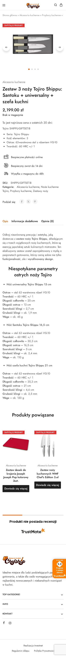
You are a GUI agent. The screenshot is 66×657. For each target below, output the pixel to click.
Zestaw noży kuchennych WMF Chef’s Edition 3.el (48, 473)
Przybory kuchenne (51, 15)
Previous (6, 47)
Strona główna (10, 15)
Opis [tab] (5, 221)
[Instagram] (10, 624)
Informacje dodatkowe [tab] (25, 221)
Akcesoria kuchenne (29, 15)
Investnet (38, 645)
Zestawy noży (40, 191)
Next (59, 47)
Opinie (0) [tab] (47, 221)
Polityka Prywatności (44, 650)
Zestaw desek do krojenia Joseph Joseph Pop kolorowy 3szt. (15, 475)
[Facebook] (4, 623)
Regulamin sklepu (20, 650)
